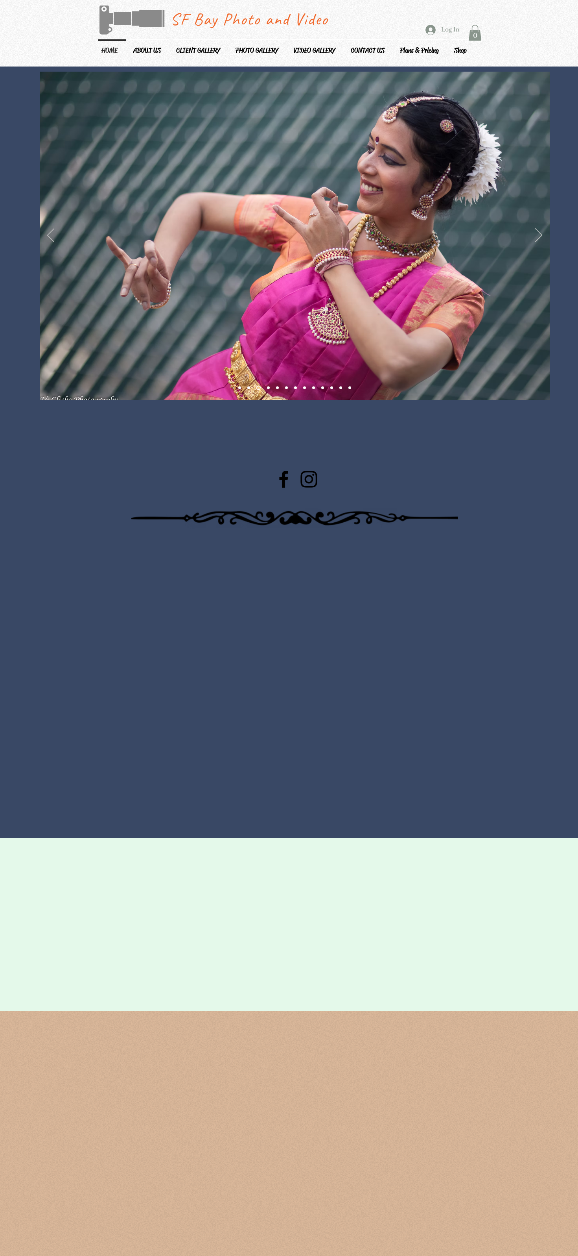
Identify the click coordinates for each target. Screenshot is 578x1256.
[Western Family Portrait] (340, 387)
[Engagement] (304, 387)
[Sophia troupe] (248, 387)
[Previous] (50, 235)
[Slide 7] (286, 387)
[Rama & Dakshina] (277, 387)
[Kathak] (295, 387)
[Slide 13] (349, 387)
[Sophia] (239, 387)
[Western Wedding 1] (313, 387)
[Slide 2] (267, 387)
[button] (200, 47)
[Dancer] (257, 387)
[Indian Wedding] (331, 387)
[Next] (538, 235)
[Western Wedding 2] (322, 387)
